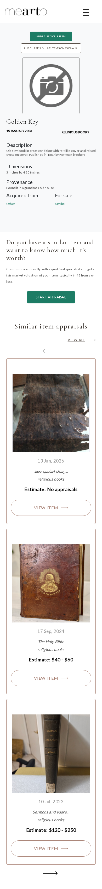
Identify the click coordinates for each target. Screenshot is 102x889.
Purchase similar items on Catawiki (51, 48)
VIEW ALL (76, 340)
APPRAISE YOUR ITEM (51, 36)
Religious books (75, 132)
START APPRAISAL (51, 297)
